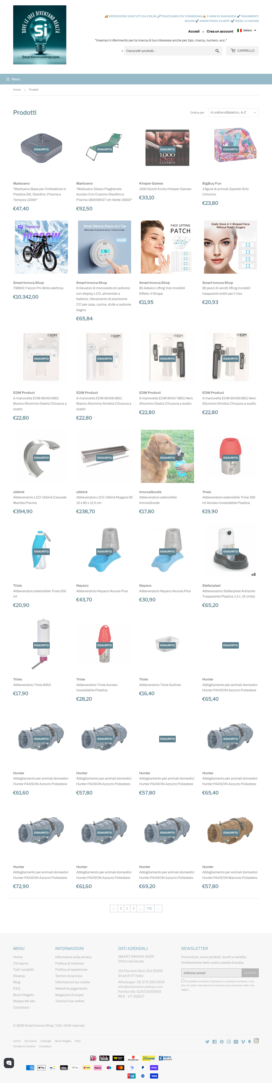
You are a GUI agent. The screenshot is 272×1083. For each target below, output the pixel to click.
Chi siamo (20, 963)
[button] (247, 30)
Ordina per (197, 112)
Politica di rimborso (69, 963)
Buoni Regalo (23, 995)
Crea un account (220, 31)
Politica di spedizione (71, 969)
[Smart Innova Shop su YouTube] (236, 1042)
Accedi (194, 31)
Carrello (246, 50)
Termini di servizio (68, 976)
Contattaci (21, 1007)
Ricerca (19, 976)
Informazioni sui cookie (72, 982)
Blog (16, 982)
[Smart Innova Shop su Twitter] (207, 1042)
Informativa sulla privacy (73, 957)
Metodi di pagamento (71, 988)
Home (17, 89)
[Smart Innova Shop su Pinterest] (222, 1042)
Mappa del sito (24, 1001)
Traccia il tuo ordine (69, 1001)
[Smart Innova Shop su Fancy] (249, 1042)
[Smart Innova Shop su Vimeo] (243, 1042)
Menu (16, 79)
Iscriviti (250, 973)
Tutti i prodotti (23, 969)
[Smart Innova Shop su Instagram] (229, 1042)
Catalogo (45, 1041)
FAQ (16, 988)
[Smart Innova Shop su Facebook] (214, 1042)
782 (149, 908)
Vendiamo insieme (24, 1046)
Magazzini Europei (69, 995)
